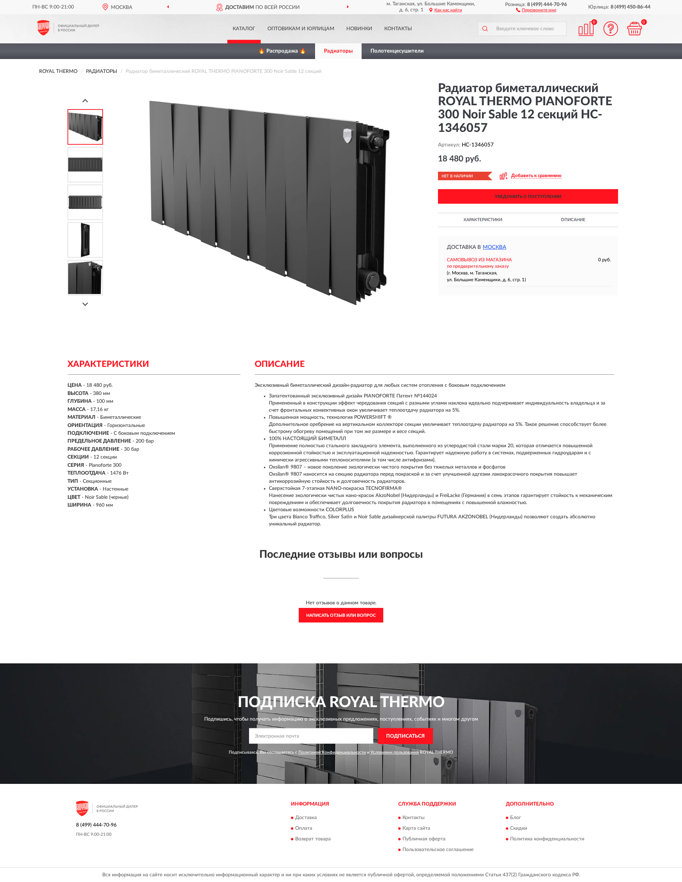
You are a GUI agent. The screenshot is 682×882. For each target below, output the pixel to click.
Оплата (303, 828)
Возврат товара (313, 839)
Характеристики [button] (483, 220)
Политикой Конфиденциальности (332, 752)
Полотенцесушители (397, 51)
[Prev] (85, 100)
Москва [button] (494, 247)
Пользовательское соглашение (437, 850)
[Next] (85, 304)
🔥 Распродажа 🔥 (282, 51)
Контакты (398, 28)
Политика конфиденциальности (547, 839)
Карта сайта (416, 828)
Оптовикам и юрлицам (300, 28)
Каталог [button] (244, 28)
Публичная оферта (423, 839)
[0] (635, 28)
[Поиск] (485, 29)
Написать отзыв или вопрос (341, 615)
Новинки (359, 28)
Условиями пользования (394, 752)
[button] (536, 9)
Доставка (306, 818)
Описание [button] (573, 220)
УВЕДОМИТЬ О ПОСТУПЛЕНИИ (528, 196)
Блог (515, 818)
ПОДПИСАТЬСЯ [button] (405, 736)
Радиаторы (338, 51)
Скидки (518, 828)
